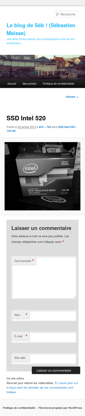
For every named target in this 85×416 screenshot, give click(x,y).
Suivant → (72, 97)
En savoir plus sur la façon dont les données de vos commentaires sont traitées (42, 387)
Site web (19, 358)
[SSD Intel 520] (42, 176)
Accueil (11, 83)
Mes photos (29, 83)
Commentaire (24, 260)
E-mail (20, 336)
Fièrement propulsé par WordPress (60, 408)
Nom (20, 314)
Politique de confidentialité (58, 83)
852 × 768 (45, 127)
